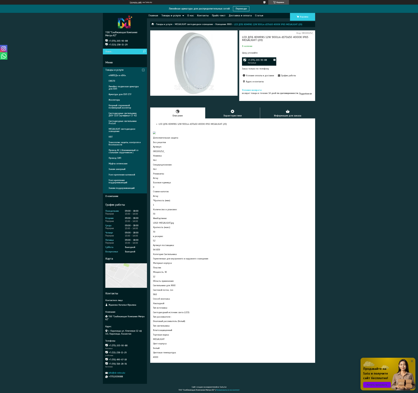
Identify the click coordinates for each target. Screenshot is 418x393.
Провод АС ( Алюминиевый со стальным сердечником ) (123, 151)
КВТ (111, 136)
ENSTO (112, 81)
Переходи (241, 8)
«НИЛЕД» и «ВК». (117, 75)
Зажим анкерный (117, 169)
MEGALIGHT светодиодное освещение (194, 24)
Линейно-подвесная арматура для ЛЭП (124, 87)
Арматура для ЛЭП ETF (120, 94)
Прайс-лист (218, 15)
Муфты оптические (118, 163)
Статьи (259, 15)
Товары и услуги (171, 15)
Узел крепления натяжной (122, 174)
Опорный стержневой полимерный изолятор (120, 106)
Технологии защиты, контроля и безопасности (125, 143)
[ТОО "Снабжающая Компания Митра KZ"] (125, 21)
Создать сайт (136, 2)
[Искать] (144, 51)
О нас (190, 15)
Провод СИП (115, 158)
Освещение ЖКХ (223, 24)
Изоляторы (114, 99)
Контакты (203, 15)
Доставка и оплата (240, 15)
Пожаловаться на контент (228, 390)
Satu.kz (223, 387)
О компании (111, 196)
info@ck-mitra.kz (117, 372)
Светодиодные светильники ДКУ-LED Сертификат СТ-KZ (123, 114)
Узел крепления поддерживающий (118, 181)
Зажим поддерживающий (122, 188)
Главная (153, 15)
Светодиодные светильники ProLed (123, 122)
